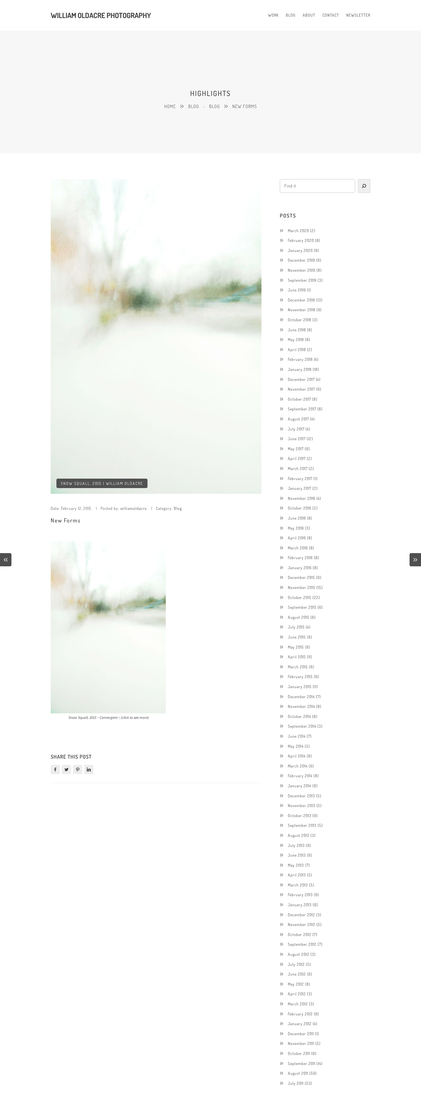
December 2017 (301, 379)
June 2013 (297, 855)
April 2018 (297, 349)
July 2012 (296, 964)
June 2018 (297, 329)
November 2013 (301, 805)
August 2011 (298, 1073)
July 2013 (296, 845)
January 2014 (299, 785)
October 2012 (299, 934)
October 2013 (299, 815)
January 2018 (300, 369)
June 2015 (297, 637)
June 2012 (297, 974)
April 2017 (297, 458)
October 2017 (299, 399)
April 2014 (297, 755)
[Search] (364, 186)
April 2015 (297, 656)
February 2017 (300, 478)
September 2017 (302, 408)
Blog (193, 106)
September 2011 (301, 1063)
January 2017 (299, 488)
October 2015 (299, 597)
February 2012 (300, 1013)
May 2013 (296, 865)
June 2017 (297, 438)
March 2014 (298, 765)
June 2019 (297, 289)
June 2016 (297, 518)
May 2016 (296, 528)
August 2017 (298, 418)
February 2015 (300, 676)
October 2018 (299, 319)
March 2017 (298, 468)
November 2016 (301, 498)
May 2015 (296, 647)
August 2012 (298, 954)
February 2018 (300, 359)
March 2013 (298, 884)
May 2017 (296, 448)
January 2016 (300, 567)
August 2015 (298, 617)
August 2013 (298, 835)
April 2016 (297, 537)
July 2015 (296, 626)
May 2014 (296, 746)
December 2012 (301, 914)
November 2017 (301, 389)
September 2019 (302, 280)
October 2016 (299, 508)
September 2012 (302, 944)
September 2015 (302, 607)
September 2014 (302, 726)
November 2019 (301, 270)
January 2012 (300, 1023)
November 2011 (301, 1043)
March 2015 (298, 666)
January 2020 (300, 250)
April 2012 (297, 993)
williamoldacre (133, 508)
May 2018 (296, 339)
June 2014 (297, 736)
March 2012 (298, 1003)
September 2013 (302, 825)
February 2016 (300, 557)
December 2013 (301, 795)
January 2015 (300, 686)
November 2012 (301, 924)
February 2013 (300, 894)
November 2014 (301, 706)
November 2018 (301, 309)
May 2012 (296, 984)
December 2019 (301, 260)
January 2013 (300, 904)
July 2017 (296, 428)
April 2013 (297, 874)
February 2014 (300, 775)
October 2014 (299, 716)
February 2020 (301, 240)
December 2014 (301, 696)
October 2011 (299, 1053)
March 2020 (298, 230)
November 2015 (301, 587)
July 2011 (296, 1083)
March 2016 (298, 547)
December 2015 (301, 577)
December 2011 (301, 1033)
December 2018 (301, 299)
